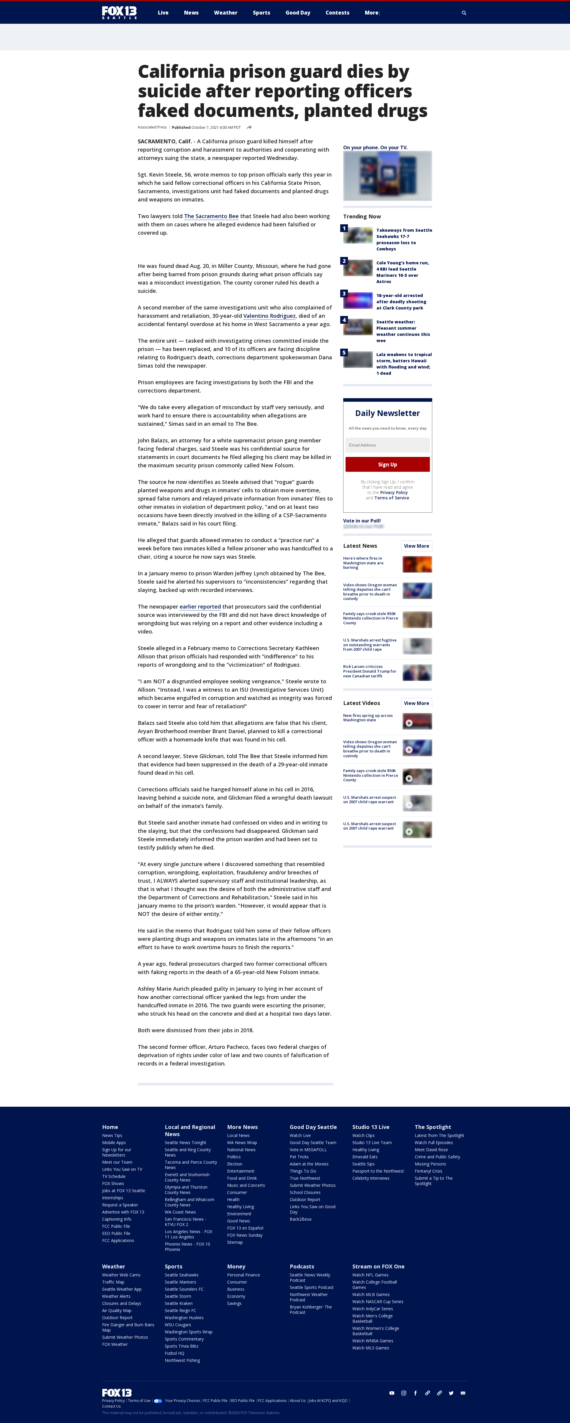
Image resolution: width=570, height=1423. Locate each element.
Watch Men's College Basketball (372, 1318)
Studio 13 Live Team (372, 1142)
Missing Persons (430, 1164)
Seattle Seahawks (182, 1275)
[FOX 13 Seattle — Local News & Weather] (121, 13)
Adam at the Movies (309, 1164)
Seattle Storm (178, 1296)
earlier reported (200, 606)
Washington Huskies (184, 1317)
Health (233, 1199)
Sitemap (235, 1242)
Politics (234, 1157)
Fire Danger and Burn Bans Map (128, 1327)
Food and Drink (242, 1178)
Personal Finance (243, 1275)
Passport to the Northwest (378, 1171)
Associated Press (152, 127)
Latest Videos (361, 702)
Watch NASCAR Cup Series (377, 1301)
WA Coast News (180, 1212)
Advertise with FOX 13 (123, 1212)
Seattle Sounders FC (184, 1289)
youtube (392, 1393)
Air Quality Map (117, 1310)
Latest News (360, 545)
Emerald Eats (365, 1157)
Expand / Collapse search (464, 12)
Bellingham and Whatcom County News (189, 1202)
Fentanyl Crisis (428, 1171)
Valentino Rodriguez (269, 315)
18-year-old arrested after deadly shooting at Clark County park (401, 302)
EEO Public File (116, 1233)
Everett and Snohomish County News (187, 1177)
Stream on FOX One (378, 1266)
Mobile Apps (114, 1142)
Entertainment (240, 1171)
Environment (239, 1213)
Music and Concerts (246, 1185)
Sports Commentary (184, 1339)
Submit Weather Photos (313, 1185)
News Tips (112, 1135)
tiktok (427, 1393)
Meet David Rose (431, 1149)
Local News (238, 1135)
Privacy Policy (394, 492)
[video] (417, 721)
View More (416, 546)
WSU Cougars (178, 1324)
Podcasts (302, 1266)
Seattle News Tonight (185, 1142)
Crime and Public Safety (437, 1157)
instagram (403, 1393)
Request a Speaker (120, 1205)
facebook (415, 1393)
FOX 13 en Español (245, 1228)
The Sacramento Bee (211, 216)
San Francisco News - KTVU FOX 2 (185, 1221)
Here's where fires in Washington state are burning (363, 562)
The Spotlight (433, 1126)
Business (235, 1289)
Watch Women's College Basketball (375, 1330)
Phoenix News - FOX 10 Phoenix (187, 1246)
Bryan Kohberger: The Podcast (311, 1309)
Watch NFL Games (370, 1275)
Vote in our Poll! (362, 520)
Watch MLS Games (370, 1348)
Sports (173, 1266)
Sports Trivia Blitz (181, 1346)
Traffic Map (113, 1282)
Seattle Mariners (180, 1282)
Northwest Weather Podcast (309, 1297)
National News (241, 1149)
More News (242, 1126)
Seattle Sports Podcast (312, 1287)
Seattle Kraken (179, 1303)
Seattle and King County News (188, 1152)
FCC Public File (116, 1226)
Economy (236, 1296)
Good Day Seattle (313, 1126)
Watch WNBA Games (372, 1340)
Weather (113, 1266)
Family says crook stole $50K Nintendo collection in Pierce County (370, 618)
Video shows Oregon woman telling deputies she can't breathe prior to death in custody (370, 591)
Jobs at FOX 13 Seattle (123, 1190)
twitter (451, 1393)
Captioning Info (117, 1219)
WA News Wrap (242, 1142)
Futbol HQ (174, 1353)
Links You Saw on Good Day (312, 1209)
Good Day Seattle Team (313, 1142)
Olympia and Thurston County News (186, 1189)
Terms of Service (391, 498)
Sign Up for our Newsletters (116, 1152)
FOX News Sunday (244, 1235)
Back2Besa (300, 1219)
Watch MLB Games (371, 1294)
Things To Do (303, 1171)
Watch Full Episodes (434, 1142)
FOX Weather (115, 1344)
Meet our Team (117, 1162)
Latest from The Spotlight (439, 1135)
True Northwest (305, 1178)
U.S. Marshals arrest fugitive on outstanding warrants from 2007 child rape (370, 644)
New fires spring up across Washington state (368, 717)
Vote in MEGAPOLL (308, 1149)
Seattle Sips (363, 1164)
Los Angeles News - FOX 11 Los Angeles (188, 1234)
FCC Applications (118, 1240)
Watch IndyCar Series (372, 1308)
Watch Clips (363, 1135)
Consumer (237, 1192)
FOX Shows (113, 1183)
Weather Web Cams (121, 1275)
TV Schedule (114, 1176)
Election (234, 1164)
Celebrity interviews (371, 1178)
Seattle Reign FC (180, 1310)
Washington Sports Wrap (189, 1332)
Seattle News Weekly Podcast (310, 1277)
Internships (112, 1197)
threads (439, 1393)
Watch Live (300, 1135)
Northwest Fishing (182, 1360)
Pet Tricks (299, 1157)
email (463, 1393)
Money (236, 1266)
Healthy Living (240, 1206)
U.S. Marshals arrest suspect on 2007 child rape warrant (369, 799)
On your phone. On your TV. (375, 147)
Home (110, 1126)
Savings (234, 1303)
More (372, 12)
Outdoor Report (305, 1199)
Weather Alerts (116, 1296)
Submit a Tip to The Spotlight (434, 1180)
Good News (238, 1221)
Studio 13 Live (371, 1126)
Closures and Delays (121, 1303)
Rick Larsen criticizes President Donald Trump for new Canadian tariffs (369, 671)
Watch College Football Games (374, 1284)
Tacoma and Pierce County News (191, 1164)
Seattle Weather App (122, 1289)
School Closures (305, 1192)
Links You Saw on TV (122, 1169)
